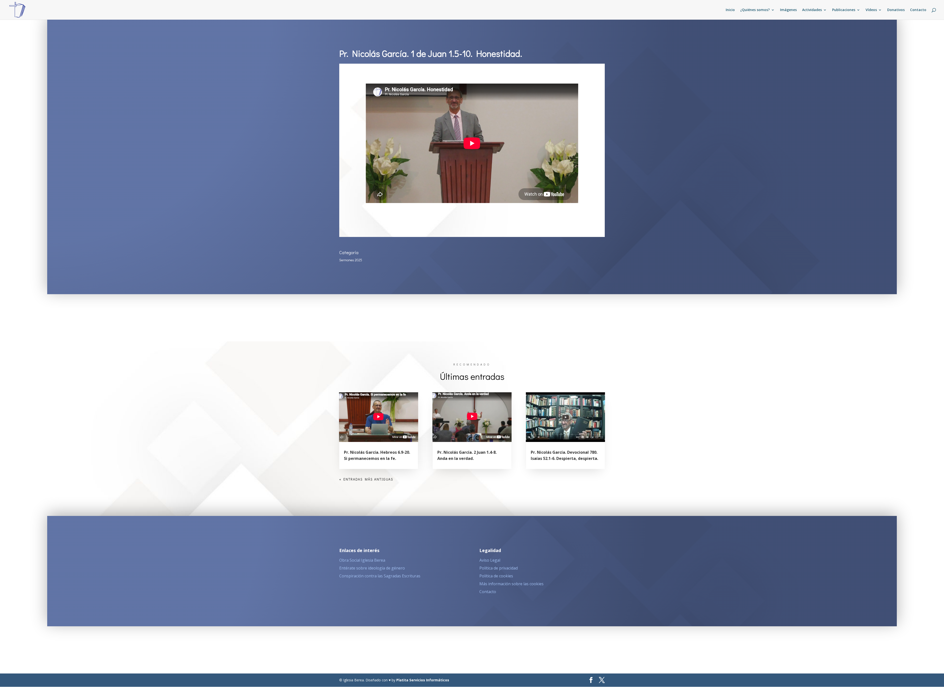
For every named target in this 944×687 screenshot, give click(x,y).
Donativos (896, 10)
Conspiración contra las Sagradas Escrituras (379, 576)
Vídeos (871, 10)
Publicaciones (843, 10)
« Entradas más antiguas (366, 479)
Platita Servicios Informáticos (422, 680)
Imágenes (788, 10)
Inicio (730, 10)
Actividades (812, 10)
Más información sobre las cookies (511, 583)
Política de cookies (496, 576)
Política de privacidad (498, 568)
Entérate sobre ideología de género (372, 568)
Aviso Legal (489, 560)
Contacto (918, 10)
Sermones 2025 (350, 260)
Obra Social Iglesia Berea (362, 560)
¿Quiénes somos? (755, 10)
